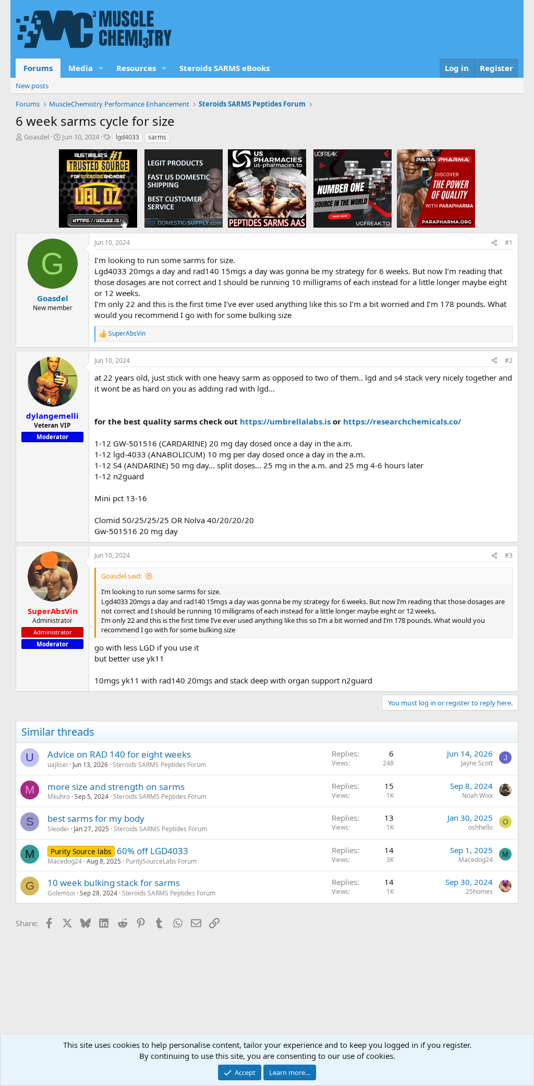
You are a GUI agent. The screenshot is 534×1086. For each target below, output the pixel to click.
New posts (32, 85)
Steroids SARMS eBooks (224, 68)
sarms (157, 137)
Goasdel (36, 136)
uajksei (57, 764)
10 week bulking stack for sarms (113, 883)
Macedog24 (64, 861)
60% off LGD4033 (152, 851)
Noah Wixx (477, 795)
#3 (509, 555)
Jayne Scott (477, 763)
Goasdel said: (121, 576)
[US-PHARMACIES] (267, 188)
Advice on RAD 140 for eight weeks (119, 754)
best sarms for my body (95, 818)
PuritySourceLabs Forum (161, 861)
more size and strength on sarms (116, 787)
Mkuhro (58, 796)
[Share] (494, 243)
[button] (101, 68)
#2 (509, 360)
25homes (479, 891)
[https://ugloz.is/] (98, 188)
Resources (136, 68)
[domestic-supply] (183, 188)
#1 (509, 242)
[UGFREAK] (352, 188)
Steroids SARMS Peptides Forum (159, 764)
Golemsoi (61, 893)
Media (80, 68)
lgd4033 (127, 137)
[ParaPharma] (436, 188)
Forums (38, 68)
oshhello (480, 827)
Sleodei (58, 828)
